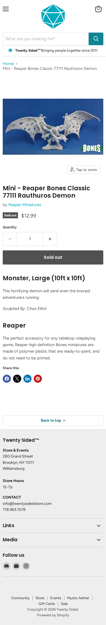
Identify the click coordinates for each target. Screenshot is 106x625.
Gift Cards (47, 604)
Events (55, 598)
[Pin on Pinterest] (38, 379)
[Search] (96, 39)
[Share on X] (17, 379)
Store (40, 598)
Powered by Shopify (53, 615)
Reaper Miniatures (24, 204)
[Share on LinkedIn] (27, 379)
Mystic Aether (78, 598)
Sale (64, 604)
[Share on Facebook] (7, 379)
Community (20, 598)
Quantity (10, 227)
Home (8, 63)
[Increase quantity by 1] (50, 239)
